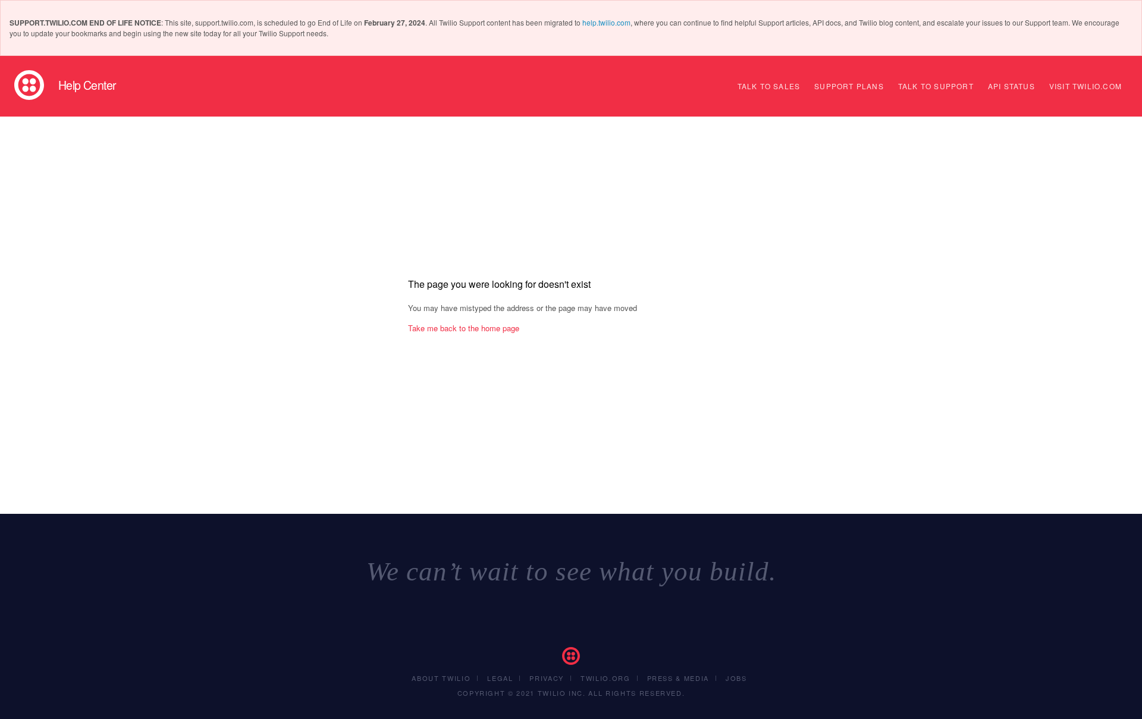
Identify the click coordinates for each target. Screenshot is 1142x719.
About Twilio (441, 678)
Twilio (29, 85)
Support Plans (849, 86)
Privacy (546, 678)
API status (1011, 86)
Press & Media (678, 678)
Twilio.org (605, 678)
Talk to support (936, 86)
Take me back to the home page (463, 328)
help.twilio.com (606, 22)
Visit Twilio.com (1085, 86)
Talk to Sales (769, 86)
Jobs (736, 678)
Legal (500, 678)
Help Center (87, 85)
